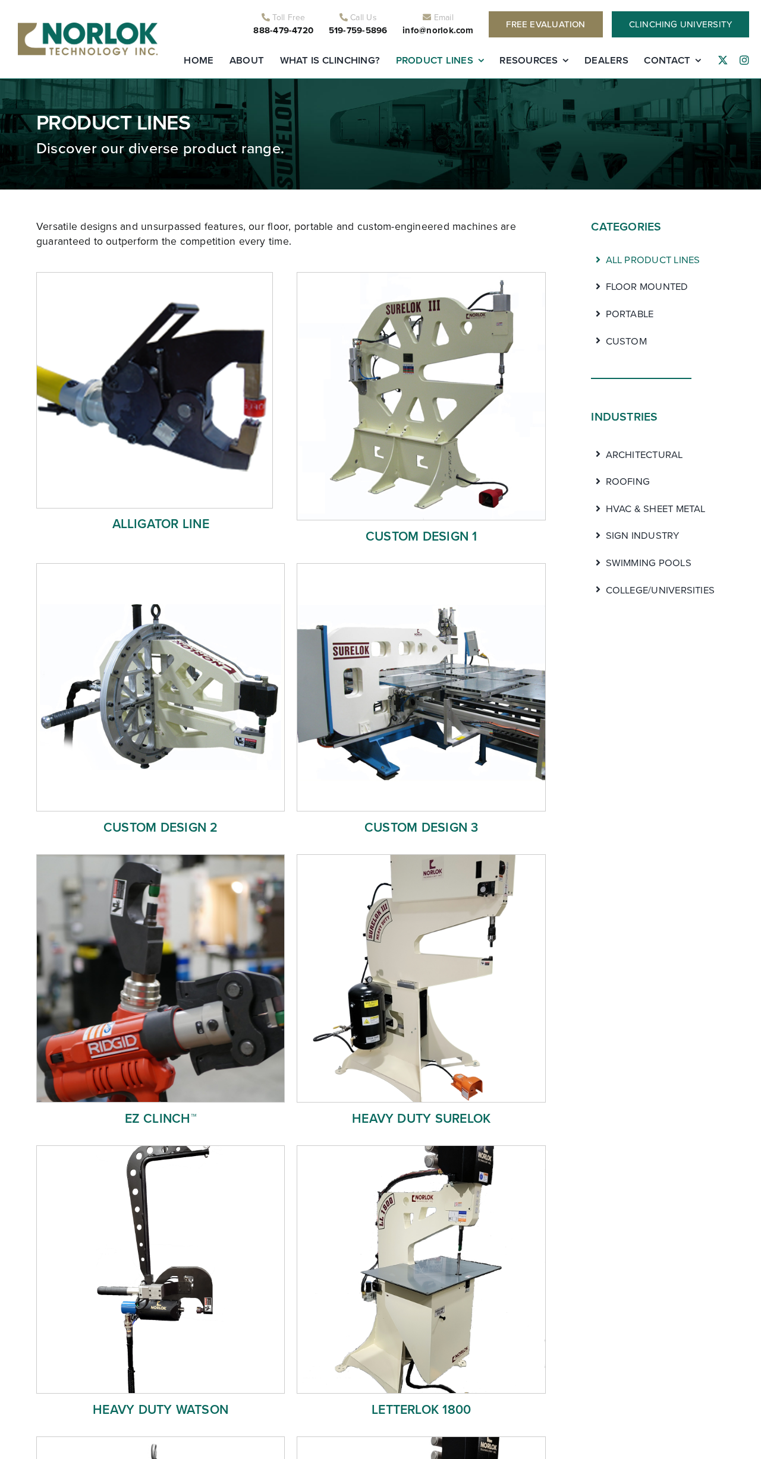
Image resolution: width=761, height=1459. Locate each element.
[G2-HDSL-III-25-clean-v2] (421, 859)
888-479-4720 (283, 30)
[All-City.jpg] (421, 276)
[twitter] (723, 60)
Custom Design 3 (421, 827)
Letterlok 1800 (421, 1409)
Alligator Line (160, 523)
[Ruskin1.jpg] (161, 567)
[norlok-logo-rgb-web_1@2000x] (88, 26)
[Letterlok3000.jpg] (161, 1441)
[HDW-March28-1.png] (161, 1150)
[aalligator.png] (154, 276)
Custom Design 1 (421, 536)
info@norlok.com (438, 30)
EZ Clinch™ (161, 1118)
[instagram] (744, 60)
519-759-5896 (358, 30)
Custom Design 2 (160, 827)
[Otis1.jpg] (421, 567)
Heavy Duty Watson (160, 1409)
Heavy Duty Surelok (421, 1118)
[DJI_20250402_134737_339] (421, 1441)
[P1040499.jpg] (161, 859)
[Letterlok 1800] (421, 1150)
